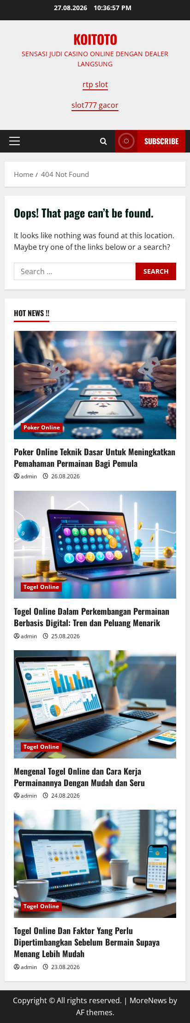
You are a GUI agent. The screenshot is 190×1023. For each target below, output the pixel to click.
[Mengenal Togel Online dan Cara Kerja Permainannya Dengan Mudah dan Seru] (95, 704)
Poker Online (42, 427)
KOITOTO (95, 38)
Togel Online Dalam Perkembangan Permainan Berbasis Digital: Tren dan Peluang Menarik (91, 617)
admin (29, 476)
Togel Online (41, 587)
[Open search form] (103, 141)
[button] (14, 141)
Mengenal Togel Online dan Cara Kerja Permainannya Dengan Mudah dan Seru (79, 776)
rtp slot (95, 84)
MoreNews (148, 1000)
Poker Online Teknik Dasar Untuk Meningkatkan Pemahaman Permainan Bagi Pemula (94, 457)
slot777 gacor (95, 105)
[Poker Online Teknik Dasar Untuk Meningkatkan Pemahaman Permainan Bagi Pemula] (95, 385)
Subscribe (161, 141)
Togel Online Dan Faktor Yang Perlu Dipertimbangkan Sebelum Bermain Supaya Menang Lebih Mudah (87, 941)
